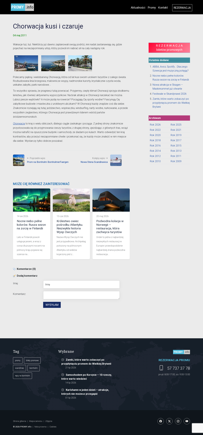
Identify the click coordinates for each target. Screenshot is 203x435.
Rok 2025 (176, 124)
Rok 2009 (176, 161)
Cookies (52, 426)
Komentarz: (19, 293)
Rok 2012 (155, 156)
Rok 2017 (176, 140)
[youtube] (187, 421)
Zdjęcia (48, 421)
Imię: (15, 283)
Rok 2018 (155, 140)
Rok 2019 (176, 135)
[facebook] (160, 421)
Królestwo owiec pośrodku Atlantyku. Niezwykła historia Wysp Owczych (70, 226)
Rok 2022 (155, 129)
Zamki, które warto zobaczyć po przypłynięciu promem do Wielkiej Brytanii (171, 102)
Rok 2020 (155, 135)
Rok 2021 (176, 129)
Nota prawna (40, 426)
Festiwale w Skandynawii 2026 (170, 93)
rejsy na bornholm (22, 376)
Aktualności (138, 7)
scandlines (19, 368)
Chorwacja (19, 123)
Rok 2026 (155, 124)
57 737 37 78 (178, 368)
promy (17, 360)
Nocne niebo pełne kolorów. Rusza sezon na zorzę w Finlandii (31, 224)
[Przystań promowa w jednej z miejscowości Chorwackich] (26, 63)
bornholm (33, 368)
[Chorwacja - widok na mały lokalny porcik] (53, 63)
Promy (152, 7)
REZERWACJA (182, 7)
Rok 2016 (155, 145)
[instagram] (178, 421)
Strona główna (19, 421)
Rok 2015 (176, 145)
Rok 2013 (176, 150)
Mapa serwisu (35, 421)
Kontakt (163, 7)
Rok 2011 (176, 156)
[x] (169, 421)
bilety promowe (32, 360)
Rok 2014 (155, 150)
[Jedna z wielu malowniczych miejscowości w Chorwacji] (80, 63)
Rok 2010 (155, 161)
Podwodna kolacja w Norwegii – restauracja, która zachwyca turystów (110, 226)
